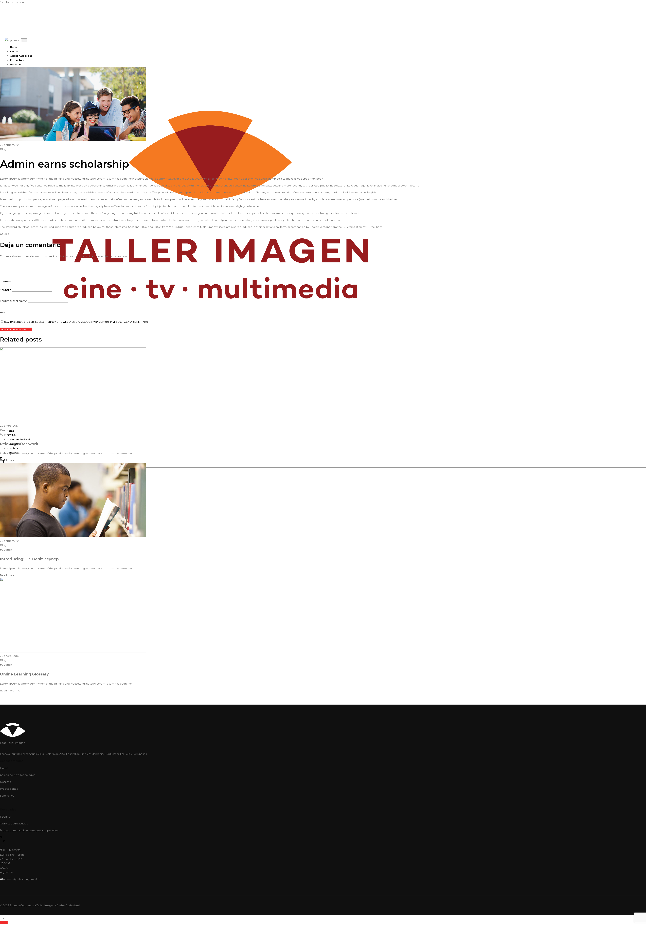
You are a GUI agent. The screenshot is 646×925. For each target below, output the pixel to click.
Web (2, 312)
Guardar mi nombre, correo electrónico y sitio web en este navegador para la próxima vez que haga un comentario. (76, 322)
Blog (3, 149)
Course (4, 233)
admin (6, 434)
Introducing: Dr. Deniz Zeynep (29, 559)
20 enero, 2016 (9, 425)
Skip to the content (12, 2)
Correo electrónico (13, 301)
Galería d (5, 775)
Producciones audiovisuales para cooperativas (29, 830)
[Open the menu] (24, 40)
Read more (7, 460)
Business (5, 430)
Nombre (5, 290)
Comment (5, 281)
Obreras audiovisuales (14, 823)
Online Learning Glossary (24, 674)
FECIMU (5, 816)
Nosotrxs (5, 781)
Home (4, 768)
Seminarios (7, 795)
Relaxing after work (19, 444)
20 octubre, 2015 (10, 144)
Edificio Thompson (12, 854)
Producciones (9, 788)
